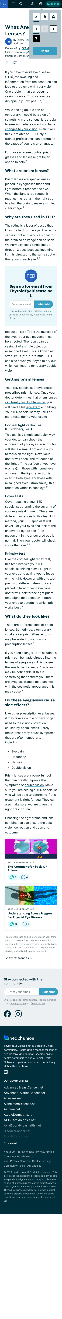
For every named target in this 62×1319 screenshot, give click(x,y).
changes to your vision (21, 129)
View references (18, 958)
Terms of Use (38, 1003)
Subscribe (53, 3)
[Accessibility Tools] (32, 4)
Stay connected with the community (23, 981)
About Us (9, 1151)
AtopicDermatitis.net (18, 1114)
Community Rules (14, 1165)
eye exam (33, 407)
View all (12, 1143)
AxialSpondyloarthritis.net (22, 1125)
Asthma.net (12, 1109)
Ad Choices (34, 1165)
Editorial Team (24, 39)
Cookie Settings (41, 1161)
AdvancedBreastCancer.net (23, 1087)
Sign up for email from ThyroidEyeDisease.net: (31, 291)
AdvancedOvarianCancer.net (24, 1093)
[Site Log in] (41, 4)
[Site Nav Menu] (13, 4)
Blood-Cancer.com (17, 1136)
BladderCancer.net (17, 1131)
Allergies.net (13, 1098)
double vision (34, 785)
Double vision (21, 768)
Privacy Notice (33, 314)
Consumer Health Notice (18, 1156)
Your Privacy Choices (17, 1161)
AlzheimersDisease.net (20, 1104)
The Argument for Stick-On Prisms (27, 868)
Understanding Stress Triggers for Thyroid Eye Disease (30, 915)
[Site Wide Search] (21, 4)
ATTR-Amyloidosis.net (20, 1120)
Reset (45, 50)
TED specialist (22, 388)
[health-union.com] (19, 1039)
